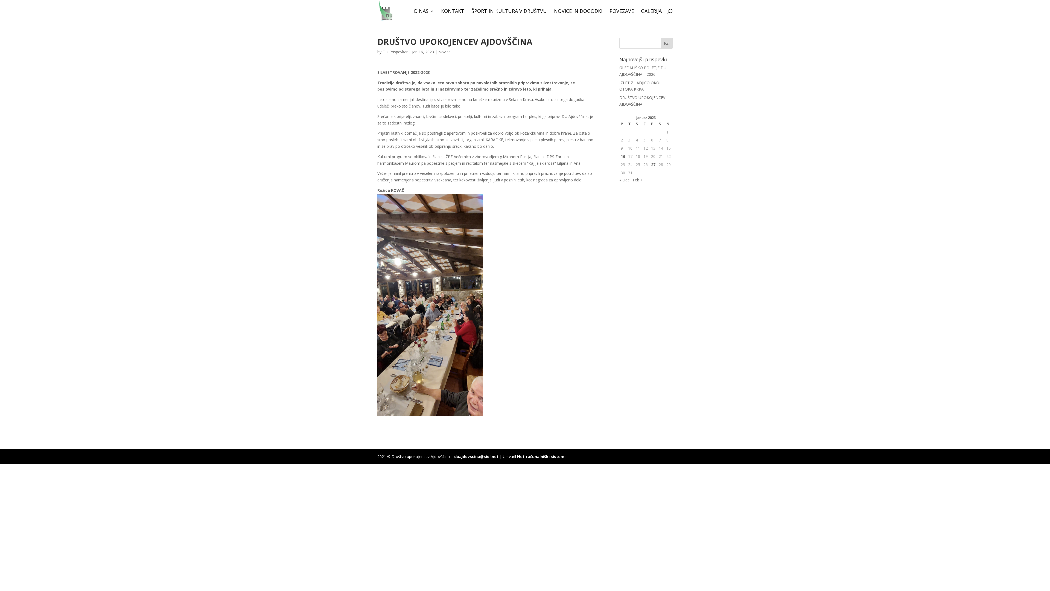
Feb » (637, 179)
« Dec (624, 179)
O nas (421, 11)
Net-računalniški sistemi (541, 456)
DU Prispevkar (395, 51)
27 (653, 164)
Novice (444, 51)
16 (623, 156)
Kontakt (452, 11)
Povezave (621, 11)
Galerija (651, 11)
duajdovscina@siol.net (476, 456)
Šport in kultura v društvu (509, 11)
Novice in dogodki (578, 11)
